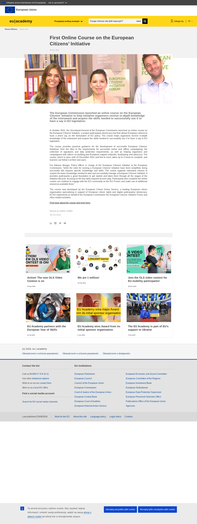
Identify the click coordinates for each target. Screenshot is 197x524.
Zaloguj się (178, 21)
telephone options (40, 378)
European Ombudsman (137, 387)
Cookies (129, 416)
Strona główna (11, 29)
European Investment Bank (139, 383)
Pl (189, 21)
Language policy (98, 416)
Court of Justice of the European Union (93, 392)
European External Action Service (91, 406)
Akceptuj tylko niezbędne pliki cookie (157, 509)
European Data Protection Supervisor (143, 392)
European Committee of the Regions (143, 378)
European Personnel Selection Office (143, 397)
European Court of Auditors (87, 401)
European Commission (85, 387)
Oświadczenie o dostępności (116, 353)
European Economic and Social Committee (146, 374)
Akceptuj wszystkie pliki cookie (120, 509)
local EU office (41, 387)
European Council (83, 378)
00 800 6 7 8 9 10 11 (39, 374)
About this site (80, 416)
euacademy (21, 21)
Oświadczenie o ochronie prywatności (40, 353)
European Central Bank (86, 397)
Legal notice (115, 416)
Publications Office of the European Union (146, 401)
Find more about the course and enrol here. (70, 203)
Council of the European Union (89, 383)
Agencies (130, 406)
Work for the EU (62, 416)
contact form (45, 383)
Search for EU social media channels (39, 402)
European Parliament (85, 374)
